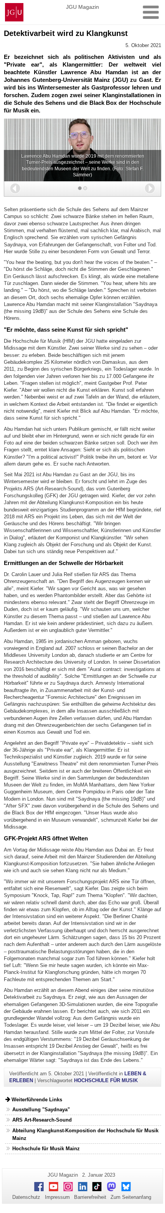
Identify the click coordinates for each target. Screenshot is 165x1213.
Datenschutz (26, 1197)
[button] (15, 188)
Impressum (57, 1197)
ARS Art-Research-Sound (42, 1120)
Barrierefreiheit (90, 1197)
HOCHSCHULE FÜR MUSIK (106, 1080)
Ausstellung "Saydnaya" (41, 1109)
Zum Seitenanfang (131, 1197)
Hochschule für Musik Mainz (46, 1148)
